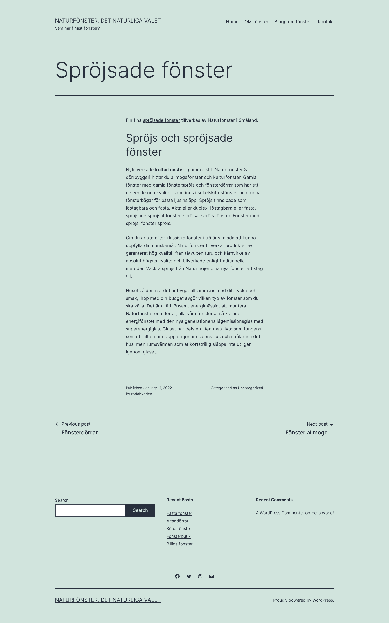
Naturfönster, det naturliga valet (108, 20)
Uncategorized (250, 387)
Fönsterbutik (179, 536)
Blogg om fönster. (293, 21)
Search (62, 500)
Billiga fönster (180, 544)
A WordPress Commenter (280, 512)
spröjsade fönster (161, 120)
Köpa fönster (179, 528)
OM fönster (256, 21)
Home (232, 21)
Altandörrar (177, 521)
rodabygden (141, 394)
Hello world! (322, 512)
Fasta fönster (179, 513)
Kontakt (326, 21)
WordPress (322, 600)
